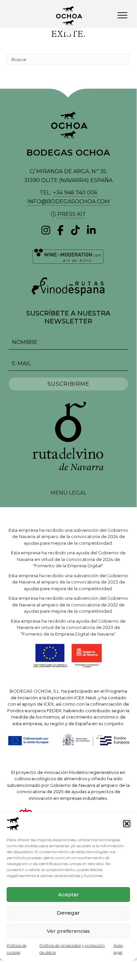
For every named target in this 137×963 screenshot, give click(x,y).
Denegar (68, 913)
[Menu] (122, 15)
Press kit (71, 214)
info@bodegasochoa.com (68, 201)
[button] (126, 823)
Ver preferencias (68, 931)
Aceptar (68, 894)
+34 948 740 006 (75, 192)
